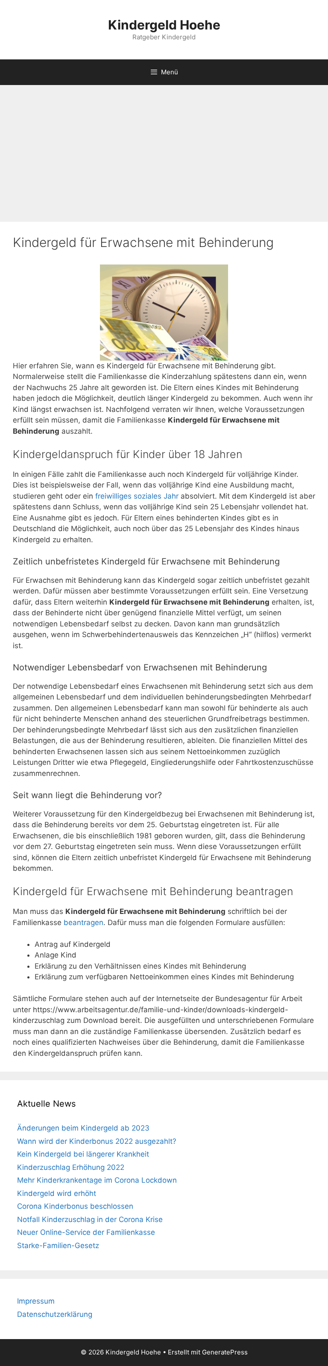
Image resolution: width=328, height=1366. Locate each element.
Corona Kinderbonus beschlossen (75, 1206)
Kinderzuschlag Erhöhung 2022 (70, 1167)
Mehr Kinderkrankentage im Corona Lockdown (97, 1180)
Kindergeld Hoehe (164, 24)
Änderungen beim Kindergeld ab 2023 (83, 1128)
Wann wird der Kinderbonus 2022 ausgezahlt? (96, 1141)
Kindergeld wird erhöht (56, 1193)
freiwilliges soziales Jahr (137, 496)
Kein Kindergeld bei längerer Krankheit (83, 1154)
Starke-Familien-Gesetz (58, 1245)
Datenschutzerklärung (54, 1314)
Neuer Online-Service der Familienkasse (86, 1232)
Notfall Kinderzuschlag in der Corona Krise (90, 1219)
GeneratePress (225, 1352)
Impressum (36, 1301)
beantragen (83, 922)
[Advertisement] (164, 149)
